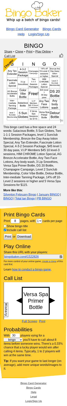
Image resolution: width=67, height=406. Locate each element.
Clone (19, 51)
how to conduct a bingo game (31, 269)
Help (21, 34)
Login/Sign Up (38, 34)
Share (8, 51)
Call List (9, 56)
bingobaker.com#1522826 (21, 256)
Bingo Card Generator (22, 29)
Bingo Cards (52, 29)
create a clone (49, 261)
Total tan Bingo (25, 198)
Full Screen (29, 321)
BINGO (8, 198)
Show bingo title (17, 226)
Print (29, 51)
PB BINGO (44, 198)
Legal (33, 396)
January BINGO (49, 194)
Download (24, 236)
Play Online (43, 51)
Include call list (16, 230)
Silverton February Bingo (19, 194)
